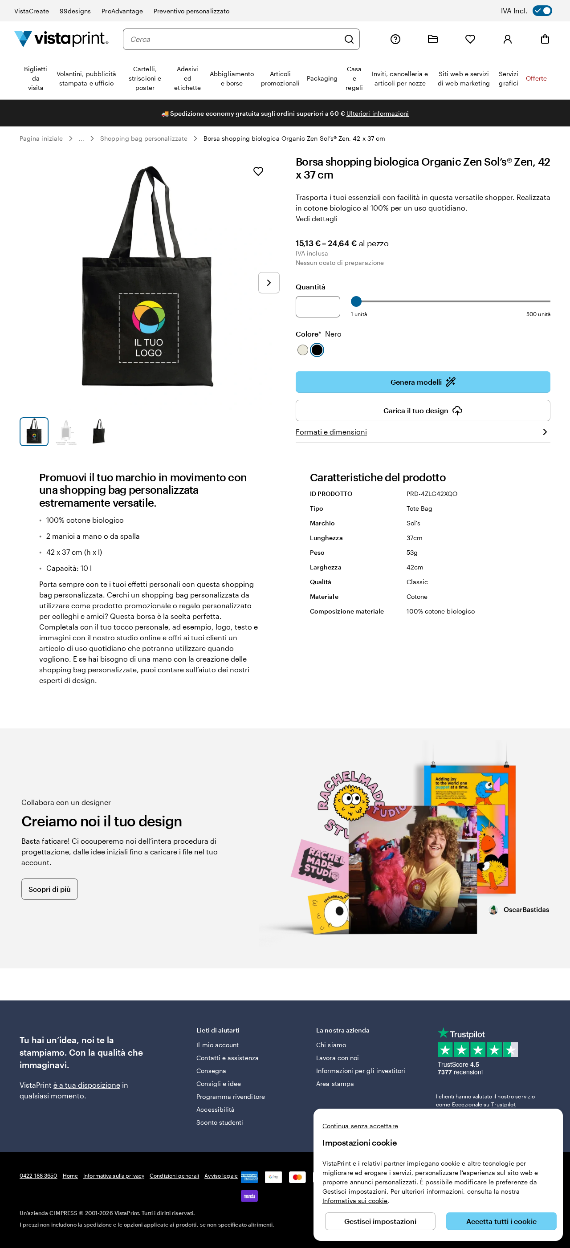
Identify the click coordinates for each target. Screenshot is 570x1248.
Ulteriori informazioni (377, 113)
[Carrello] (545, 39)
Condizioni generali (174, 1175)
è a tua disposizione (86, 1085)
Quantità (311, 286)
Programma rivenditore (230, 1096)
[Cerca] (349, 39)
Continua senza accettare (360, 1126)
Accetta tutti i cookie (501, 1221)
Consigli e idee (218, 1083)
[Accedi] (507, 39)
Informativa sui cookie (355, 1200)
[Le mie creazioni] (433, 39)
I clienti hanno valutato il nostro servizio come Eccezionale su (485, 1100)
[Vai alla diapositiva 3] (98, 431)
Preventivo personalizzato (191, 11)
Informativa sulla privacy (113, 1175)
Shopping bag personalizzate (143, 138)
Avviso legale (221, 1175)
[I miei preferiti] (470, 39)
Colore (319, 333)
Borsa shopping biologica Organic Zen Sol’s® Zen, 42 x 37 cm (294, 138)
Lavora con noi (337, 1057)
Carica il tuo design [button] (415, 410)
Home (70, 1175)
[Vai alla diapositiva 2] (66, 431)
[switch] (532, 10)
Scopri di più (49, 889)
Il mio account (217, 1045)
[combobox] (234, 39)
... (81, 138)
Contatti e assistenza (227, 1057)
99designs (75, 11)
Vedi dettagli (317, 218)
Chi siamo (331, 1045)
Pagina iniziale (41, 138)
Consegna (211, 1070)
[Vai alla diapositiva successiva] (269, 282)
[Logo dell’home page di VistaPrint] (61, 39)
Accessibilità (215, 1109)
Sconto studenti (219, 1122)
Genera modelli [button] (416, 382)
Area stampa (335, 1083)
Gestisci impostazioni (380, 1221)
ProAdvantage (122, 11)
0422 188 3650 (38, 1175)
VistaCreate (31, 11)
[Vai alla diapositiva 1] (34, 431)
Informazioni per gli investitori (360, 1070)
